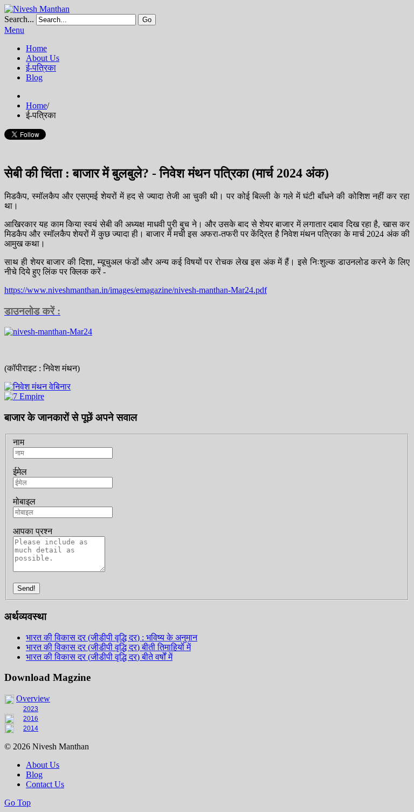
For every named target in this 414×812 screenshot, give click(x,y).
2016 (30, 718)
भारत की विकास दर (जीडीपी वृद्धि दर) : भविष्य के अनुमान (111, 637)
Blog (34, 774)
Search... (19, 19)
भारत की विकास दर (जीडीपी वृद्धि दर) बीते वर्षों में (99, 656)
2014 (30, 728)
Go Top (17, 802)
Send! (26, 588)
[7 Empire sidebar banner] (24, 396)
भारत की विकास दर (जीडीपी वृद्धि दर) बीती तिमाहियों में (108, 647)
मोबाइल (24, 501)
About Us (42, 764)
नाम (18, 442)
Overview (33, 698)
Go (146, 20)
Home (36, 105)
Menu (14, 30)
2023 (30, 709)
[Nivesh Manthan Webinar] (37, 386)
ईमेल (20, 471)
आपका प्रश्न (32, 531)
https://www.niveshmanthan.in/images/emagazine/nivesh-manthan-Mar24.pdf (135, 290)
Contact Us (45, 784)
